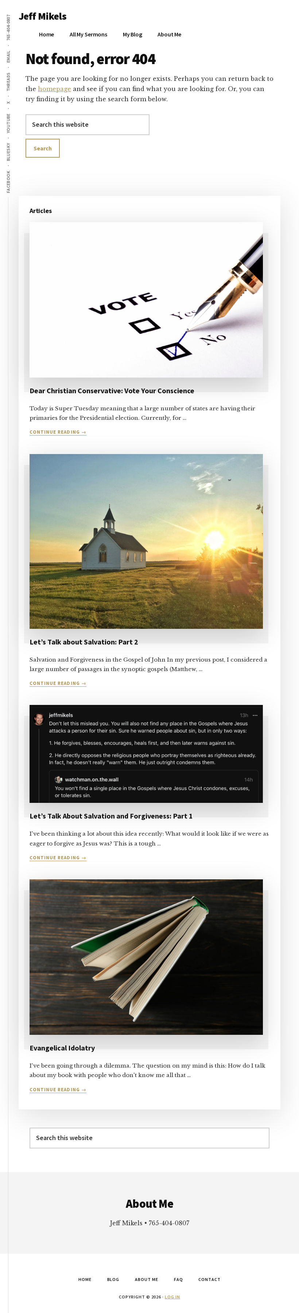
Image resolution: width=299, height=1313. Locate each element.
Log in (172, 1297)
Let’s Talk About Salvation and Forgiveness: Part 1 (111, 815)
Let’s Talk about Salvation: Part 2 (84, 641)
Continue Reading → (58, 432)
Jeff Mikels (42, 16)
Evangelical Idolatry (62, 1047)
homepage (54, 88)
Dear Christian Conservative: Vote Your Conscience (112, 390)
